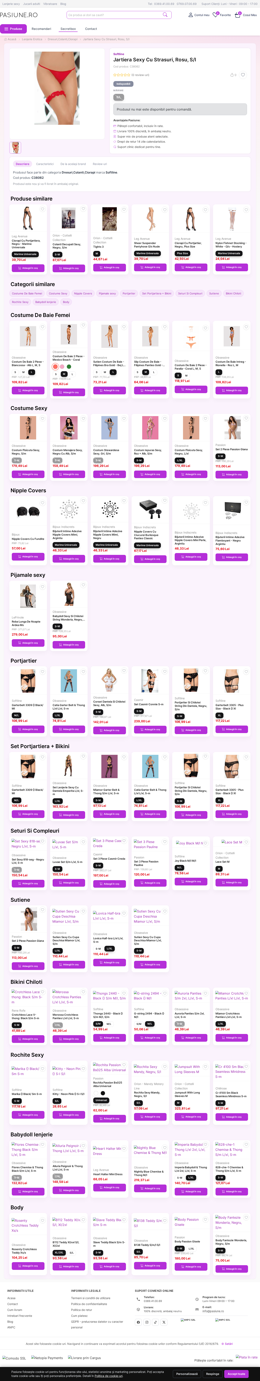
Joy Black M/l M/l (185, 860)
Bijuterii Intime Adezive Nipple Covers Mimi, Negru (107, 534)
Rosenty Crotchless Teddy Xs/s (24, 1251)
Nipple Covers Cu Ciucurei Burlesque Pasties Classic (146, 535)
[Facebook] (138, 1322)
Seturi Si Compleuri (190, 293)
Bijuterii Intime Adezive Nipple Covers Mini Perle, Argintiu (190, 540)
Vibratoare (50, 3)
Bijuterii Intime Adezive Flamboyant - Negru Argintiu (230, 540)
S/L (118, 97)
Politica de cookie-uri (108, 1376)
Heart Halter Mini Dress (107, 1174)
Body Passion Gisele (187, 1241)
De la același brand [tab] (73, 164)
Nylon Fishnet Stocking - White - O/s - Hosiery (231, 244)
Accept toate (236, 1374)
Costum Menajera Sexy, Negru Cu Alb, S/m (68, 451)
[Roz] (62, 366)
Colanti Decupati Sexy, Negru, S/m (67, 246)
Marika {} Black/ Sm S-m (27, 1094)
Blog (63, 3)
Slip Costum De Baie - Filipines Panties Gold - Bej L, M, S (148, 365)
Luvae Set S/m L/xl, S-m (67, 862)
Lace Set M (223, 861)
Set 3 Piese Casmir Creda (109, 858)
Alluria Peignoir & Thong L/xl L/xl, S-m (68, 1167)
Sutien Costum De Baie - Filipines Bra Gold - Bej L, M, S (108, 365)
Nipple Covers (83, 293)
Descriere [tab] (22, 164)
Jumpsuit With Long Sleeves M (187, 1094)
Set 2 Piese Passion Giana (232, 449)
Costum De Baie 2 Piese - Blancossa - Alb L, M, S (28, 363)
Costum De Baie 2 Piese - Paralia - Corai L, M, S (191, 366)
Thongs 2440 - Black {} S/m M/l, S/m (108, 1015)
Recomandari (41, 29)
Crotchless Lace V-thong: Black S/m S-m (25, 1016)
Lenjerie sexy (11, 3)
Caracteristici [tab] (45, 164)
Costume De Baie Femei (27, 293)
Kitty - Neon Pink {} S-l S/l (68, 1094)
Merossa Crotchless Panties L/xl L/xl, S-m (66, 1016)
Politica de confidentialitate (89, 1304)
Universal (101, 1100)
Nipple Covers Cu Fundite (28, 538)
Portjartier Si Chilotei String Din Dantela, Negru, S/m (191, 706)
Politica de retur (81, 1310)
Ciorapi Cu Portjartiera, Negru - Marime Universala (26, 244)
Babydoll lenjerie (45, 302)
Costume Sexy (58, 293)
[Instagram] (146, 1322)
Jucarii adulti (31, 3)
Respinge (212, 1374)
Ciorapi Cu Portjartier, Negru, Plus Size (188, 244)
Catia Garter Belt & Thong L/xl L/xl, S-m (69, 706)
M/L (16, 715)
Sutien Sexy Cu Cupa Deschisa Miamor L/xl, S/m (66, 940)
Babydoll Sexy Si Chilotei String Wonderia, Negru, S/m (68, 619)
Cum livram (14, 1310)
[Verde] (69, 366)
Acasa (11, 1298)
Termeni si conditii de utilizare (90, 1298)
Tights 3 (98, 246)
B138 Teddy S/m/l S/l (147, 1244)
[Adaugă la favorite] (243, 75)
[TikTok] (155, 1322)
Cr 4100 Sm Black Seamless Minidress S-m (231, 1094)
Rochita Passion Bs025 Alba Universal (107, 1084)
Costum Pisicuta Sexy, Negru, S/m (26, 451)
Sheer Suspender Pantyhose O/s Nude (147, 244)
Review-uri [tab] (100, 164)
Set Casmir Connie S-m (149, 704)
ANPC (11, 1327)
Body (66, 302)
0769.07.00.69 (187, 3)
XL (219, 715)
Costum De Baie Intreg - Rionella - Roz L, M (231, 363)
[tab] (198, 14)
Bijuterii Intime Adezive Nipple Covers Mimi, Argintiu (67, 534)
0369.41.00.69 (164, 3)
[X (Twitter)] (163, 1322)
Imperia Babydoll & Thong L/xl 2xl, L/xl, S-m (191, 1169)
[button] (13, 29)
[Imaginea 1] (15, 148)
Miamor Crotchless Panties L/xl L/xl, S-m (229, 1015)
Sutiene (214, 293)
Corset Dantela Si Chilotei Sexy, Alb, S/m (109, 703)
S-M (57, 254)
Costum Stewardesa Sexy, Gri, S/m (106, 451)
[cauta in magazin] (165, 14)
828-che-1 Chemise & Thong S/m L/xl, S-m (229, 1169)
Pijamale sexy (107, 293)
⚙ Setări (227, 1343)
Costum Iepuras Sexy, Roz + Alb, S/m (148, 451)
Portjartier (129, 293)
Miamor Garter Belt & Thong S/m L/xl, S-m (106, 791)
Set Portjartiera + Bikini (156, 293)
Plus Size (182, 253)
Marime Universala (25, 254)
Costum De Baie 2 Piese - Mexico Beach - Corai (68, 358)
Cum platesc (79, 1315)
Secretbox (68, 29)
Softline (118, 54)
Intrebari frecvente (19, 1315)
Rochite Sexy (20, 302)
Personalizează (187, 1374)
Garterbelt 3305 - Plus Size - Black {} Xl (230, 706)
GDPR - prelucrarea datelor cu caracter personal (97, 1324)
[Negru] (103, 1093)
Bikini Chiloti (233, 293)
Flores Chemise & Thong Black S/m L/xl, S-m (27, 1169)
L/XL (180, 460)
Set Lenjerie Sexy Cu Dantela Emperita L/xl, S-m (68, 791)
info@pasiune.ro (213, 1311)
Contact (91, 29)
